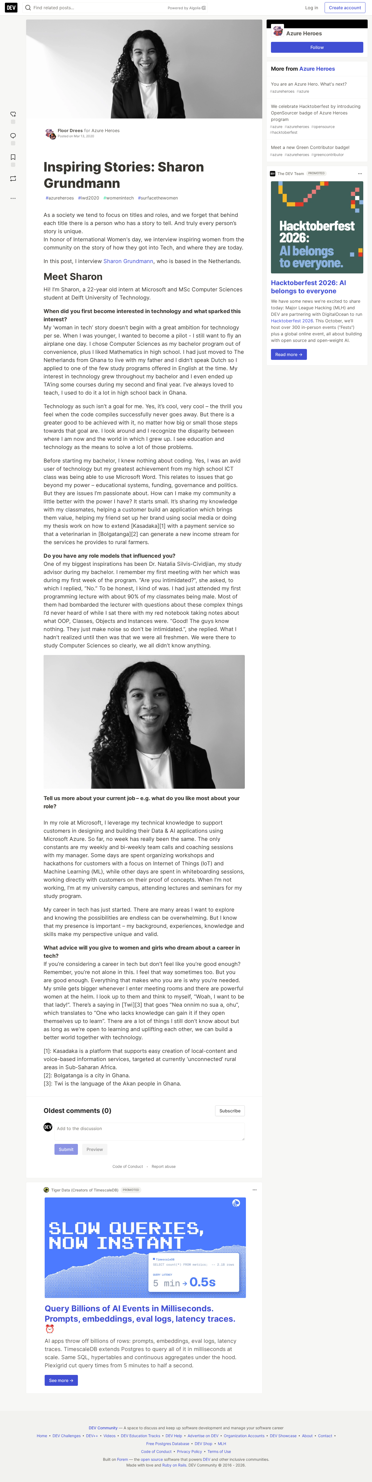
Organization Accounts (244, 1435)
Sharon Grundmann (128, 261)
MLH (222, 1443)
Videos (109, 1435)
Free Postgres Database (167, 1443)
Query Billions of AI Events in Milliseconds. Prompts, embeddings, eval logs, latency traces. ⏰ (140, 1318)
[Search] (28, 8)
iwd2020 (88, 198)
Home (42, 1435)
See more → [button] (61, 1380)
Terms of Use (219, 1451)
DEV (206, 1459)
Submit (66, 1149)
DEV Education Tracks (140, 1435)
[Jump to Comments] (13, 138)
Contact (325, 1435)
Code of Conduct (127, 1166)
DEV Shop (203, 1443)
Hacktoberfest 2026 (292, 320)
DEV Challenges (67, 1435)
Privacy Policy (189, 1451)
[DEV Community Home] (11, 7)
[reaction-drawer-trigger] (13, 117)
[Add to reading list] (13, 160)
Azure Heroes (106, 130)
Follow (317, 47)
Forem (122, 1459)
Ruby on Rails (174, 1465)
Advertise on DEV (203, 1435)
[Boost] (13, 178)
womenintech (118, 198)
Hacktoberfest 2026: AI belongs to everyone (308, 287)
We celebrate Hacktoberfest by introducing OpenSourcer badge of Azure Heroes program (315, 119)
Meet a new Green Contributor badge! (309, 151)
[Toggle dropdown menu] (254, 1189)
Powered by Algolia (185, 8)
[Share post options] (13, 198)
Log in (311, 7)
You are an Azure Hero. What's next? (308, 87)
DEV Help (174, 1435)
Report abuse (164, 1166)
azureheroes (60, 198)
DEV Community (103, 1427)
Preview (95, 1149)
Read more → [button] (289, 354)
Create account (345, 7)
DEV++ (92, 1435)
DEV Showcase (283, 1435)
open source (152, 1459)
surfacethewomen (158, 198)
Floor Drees (70, 130)
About (307, 1435)
